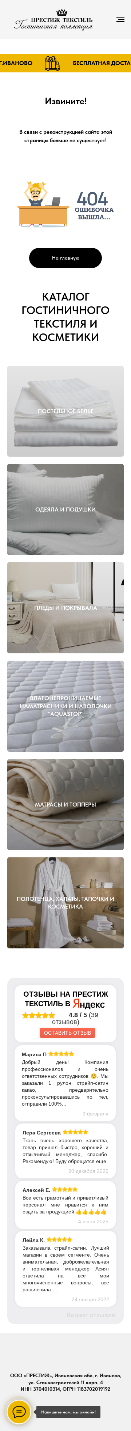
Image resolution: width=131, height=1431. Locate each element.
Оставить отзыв (67, 1033)
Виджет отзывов (91, 1315)
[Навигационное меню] (120, 19)
